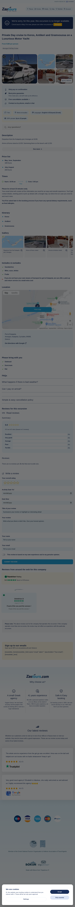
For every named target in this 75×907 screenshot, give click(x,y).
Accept (60, 892)
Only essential (59, 897)
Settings (26, 899)
